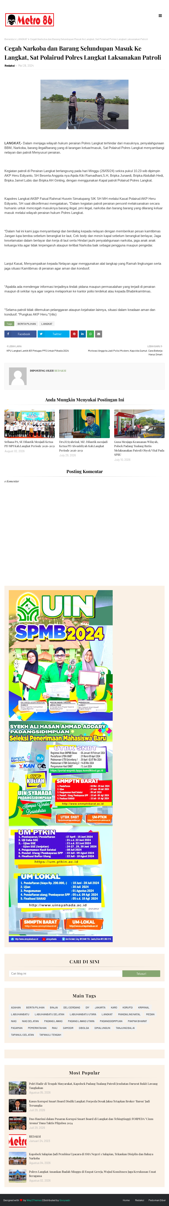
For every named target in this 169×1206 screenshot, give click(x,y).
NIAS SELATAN (30, 1020)
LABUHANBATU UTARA (83, 1014)
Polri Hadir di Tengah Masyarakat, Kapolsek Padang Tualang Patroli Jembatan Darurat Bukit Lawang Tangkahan (93, 1086)
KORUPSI (128, 1007)
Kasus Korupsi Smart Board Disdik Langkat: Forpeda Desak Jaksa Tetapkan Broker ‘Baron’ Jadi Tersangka (89, 1103)
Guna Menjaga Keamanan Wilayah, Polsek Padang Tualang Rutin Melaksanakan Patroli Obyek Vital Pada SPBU (139, 448)
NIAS (14, 1020)
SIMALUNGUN (102, 1027)
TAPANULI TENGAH (50, 1034)
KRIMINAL (143, 1007)
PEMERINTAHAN (37, 1027)
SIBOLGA (84, 1027)
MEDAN (150, 1014)
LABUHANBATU (20, 1014)
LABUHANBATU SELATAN (49, 1014)
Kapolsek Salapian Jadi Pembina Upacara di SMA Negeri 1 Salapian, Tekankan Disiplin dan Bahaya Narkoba (91, 1156)
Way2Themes (34, 1200)
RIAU (54, 1027)
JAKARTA (100, 1007)
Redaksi (10, 65)
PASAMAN (16, 1027)
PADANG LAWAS (53, 1020)
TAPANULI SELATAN (22, 1034)
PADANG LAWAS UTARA (81, 1020)
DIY (87, 1007)
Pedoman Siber (157, 1200)
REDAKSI (35, 1136)
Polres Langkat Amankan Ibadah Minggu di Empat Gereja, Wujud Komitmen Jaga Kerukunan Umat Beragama (92, 1174)
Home (126, 1200)
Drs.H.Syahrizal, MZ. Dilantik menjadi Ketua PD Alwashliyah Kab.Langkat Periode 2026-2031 (83, 446)
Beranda (9, 38)
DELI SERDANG (71, 1007)
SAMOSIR (68, 1027)
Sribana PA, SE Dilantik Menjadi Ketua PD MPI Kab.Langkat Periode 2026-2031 (29, 444)
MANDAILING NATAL (129, 1014)
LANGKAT (22, 38)
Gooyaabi (64, 1200)
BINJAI (54, 1007)
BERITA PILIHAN (27, 323)
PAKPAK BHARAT (137, 1020)
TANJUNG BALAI (125, 1027)
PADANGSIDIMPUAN (111, 1020)
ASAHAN (16, 1007)
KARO (114, 1007)
